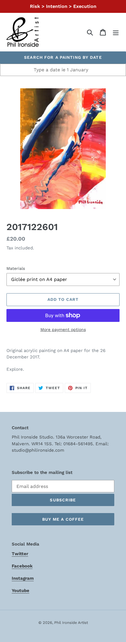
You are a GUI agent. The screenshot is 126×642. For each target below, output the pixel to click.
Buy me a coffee (63, 519)
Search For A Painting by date (63, 57)
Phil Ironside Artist (71, 622)
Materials (15, 268)
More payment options (63, 329)
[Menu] (115, 32)
